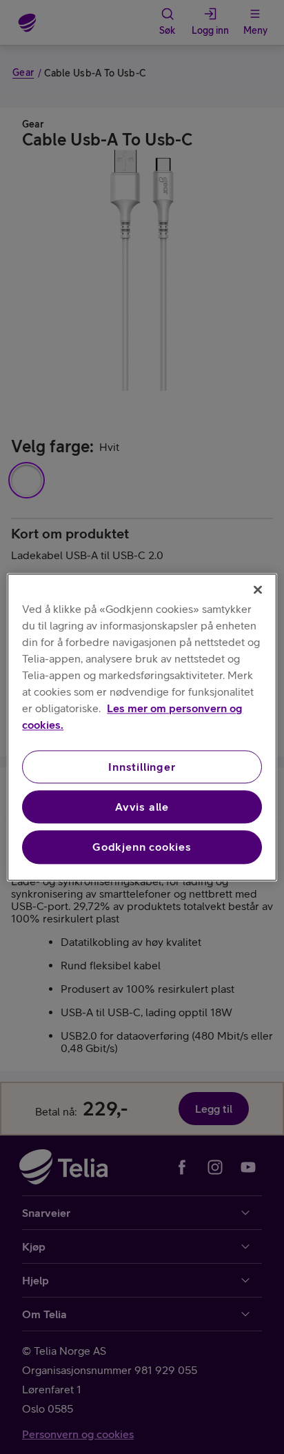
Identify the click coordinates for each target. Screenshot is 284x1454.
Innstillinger (141, 766)
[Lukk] (258, 589)
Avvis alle (142, 806)
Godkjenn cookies (142, 847)
